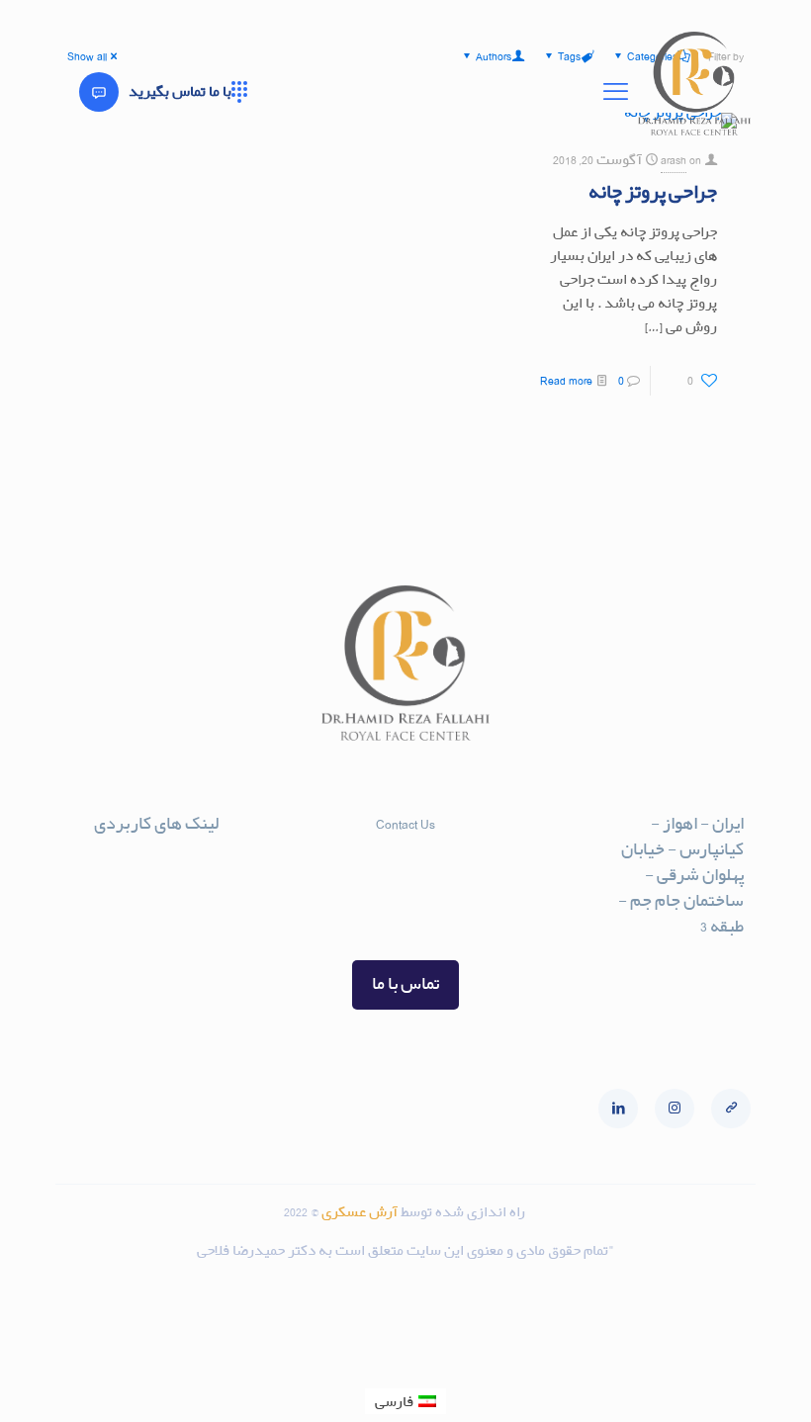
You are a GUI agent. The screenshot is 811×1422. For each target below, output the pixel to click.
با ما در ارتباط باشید (159, 872)
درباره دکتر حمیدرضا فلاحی (153, 907)
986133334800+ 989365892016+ (405, 894)
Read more (566, 380)
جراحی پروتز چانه (652, 192)
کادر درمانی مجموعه (156, 967)
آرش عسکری (361, 1212)
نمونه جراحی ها (172, 941)
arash (673, 159)
